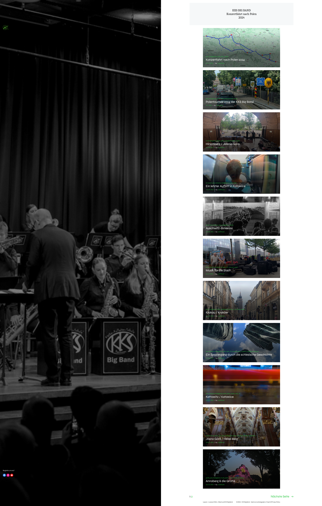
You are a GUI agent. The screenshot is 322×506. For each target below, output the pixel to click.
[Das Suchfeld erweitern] (157, 27)
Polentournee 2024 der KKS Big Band (230, 101)
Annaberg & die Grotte (220, 481)
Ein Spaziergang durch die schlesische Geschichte (239, 354)
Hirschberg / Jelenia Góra (223, 144)
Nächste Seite (282, 496)
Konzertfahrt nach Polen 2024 (225, 59)
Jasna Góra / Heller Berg (222, 439)
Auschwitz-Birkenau (219, 228)
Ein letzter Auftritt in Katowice (225, 186)
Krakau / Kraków (217, 312)
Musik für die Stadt (218, 270)
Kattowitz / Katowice (220, 396)
